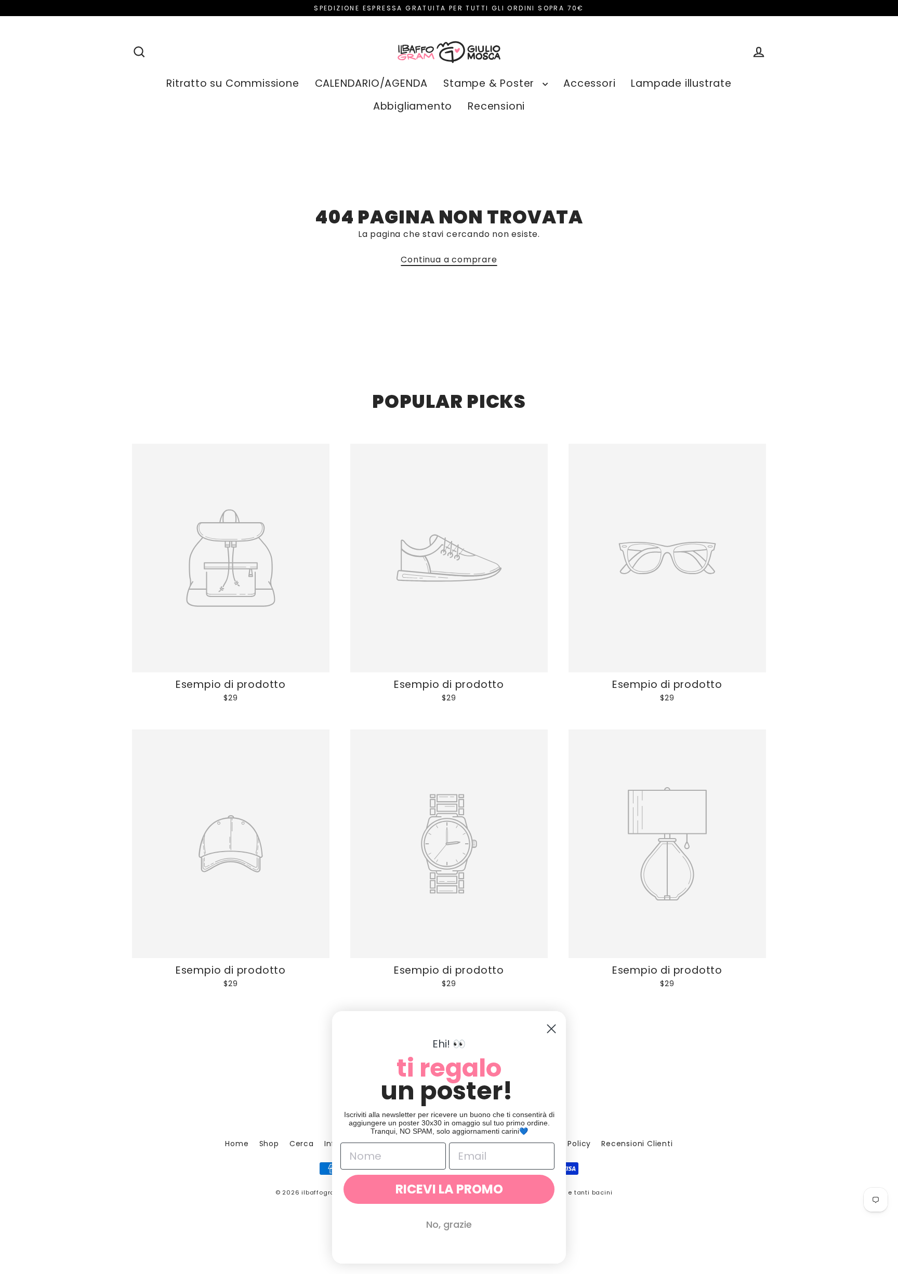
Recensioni (496, 106)
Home (236, 1143)
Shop (269, 1143)
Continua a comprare (449, 260)
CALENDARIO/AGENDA (371, 83)
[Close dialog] (551, 1029)
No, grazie (449, 1224)
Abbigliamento (412, 106)
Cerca (301, 1143)
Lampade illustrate (681, 83)
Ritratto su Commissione (232, 83)
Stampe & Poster (490, 83)
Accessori (589, 83)
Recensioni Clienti (636, 1143)
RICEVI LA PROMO (449, 1189)
